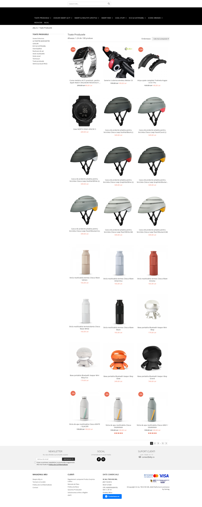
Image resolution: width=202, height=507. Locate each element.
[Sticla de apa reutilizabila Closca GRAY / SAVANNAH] (152, 407)
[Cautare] (109, 4)
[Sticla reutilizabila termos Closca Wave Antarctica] (118, 260)
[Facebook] (99, 459)
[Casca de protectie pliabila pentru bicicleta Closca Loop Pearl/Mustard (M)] (152, 211)
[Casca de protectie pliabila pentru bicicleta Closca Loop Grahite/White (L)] (84, 160)
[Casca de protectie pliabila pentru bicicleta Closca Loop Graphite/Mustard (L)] (152, 161)
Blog (46, 22)
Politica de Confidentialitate (58, 464)
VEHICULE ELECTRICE (40, 64)
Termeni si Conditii (39, 482)
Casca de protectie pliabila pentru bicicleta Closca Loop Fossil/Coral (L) (152, 131)
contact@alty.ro (147, 457)
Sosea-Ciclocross (38, 38)
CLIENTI (71, 474)
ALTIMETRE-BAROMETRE (41, 41)
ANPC (70, 495)
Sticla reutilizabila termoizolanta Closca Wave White (84, 327)
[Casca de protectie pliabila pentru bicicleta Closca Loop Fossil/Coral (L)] (152, 111)
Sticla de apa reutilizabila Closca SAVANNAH (118, 426)
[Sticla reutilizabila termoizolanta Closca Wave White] (84, 308)
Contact (35, 487)
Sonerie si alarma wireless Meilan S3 (118, 80)
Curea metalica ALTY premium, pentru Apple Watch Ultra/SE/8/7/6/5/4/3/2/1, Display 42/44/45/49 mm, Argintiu (85, 81)
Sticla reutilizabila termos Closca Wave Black (118, 328)
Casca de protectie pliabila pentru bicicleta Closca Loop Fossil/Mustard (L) (84, 230)
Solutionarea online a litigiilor (78, 492)
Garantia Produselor (75, 490)
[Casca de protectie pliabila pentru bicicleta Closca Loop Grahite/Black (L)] (118, 111)
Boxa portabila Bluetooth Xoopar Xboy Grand (152, 377)
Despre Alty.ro (37, 479)
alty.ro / (36, 28)
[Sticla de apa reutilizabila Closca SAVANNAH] (118, 407)
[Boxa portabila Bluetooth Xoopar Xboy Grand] (152, 358)
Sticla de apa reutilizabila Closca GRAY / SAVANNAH (152, 426)
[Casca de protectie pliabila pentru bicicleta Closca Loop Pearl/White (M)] (118, 211)
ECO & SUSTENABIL (39, 46)
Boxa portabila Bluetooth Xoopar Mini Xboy (152, 328)
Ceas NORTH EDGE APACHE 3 (84, 129)
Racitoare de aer (38, 51)
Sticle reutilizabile (39, 54)
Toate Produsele (45, 28)
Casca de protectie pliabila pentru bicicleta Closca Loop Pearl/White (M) (118, 231)
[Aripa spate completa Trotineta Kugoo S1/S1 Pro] (152, 62)
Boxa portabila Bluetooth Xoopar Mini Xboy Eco (84, 376)
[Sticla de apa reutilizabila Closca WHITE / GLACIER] (84, 406)
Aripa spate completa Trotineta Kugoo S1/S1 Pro (152, 81)
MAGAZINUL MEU (40, 474)
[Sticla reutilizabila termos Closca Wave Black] (118, 309)
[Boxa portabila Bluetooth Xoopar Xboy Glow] (118, 358)
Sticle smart (37, 56)
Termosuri (36, 59)
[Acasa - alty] (13, 11)
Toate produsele (38, 61)
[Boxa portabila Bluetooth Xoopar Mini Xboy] (152, 309)
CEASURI (36, 44)
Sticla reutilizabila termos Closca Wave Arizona (152, 280)
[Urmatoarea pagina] (166, 443)
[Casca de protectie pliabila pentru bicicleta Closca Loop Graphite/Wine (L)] (118, 161)
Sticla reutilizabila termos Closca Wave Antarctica (118, 280)
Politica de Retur (73, 487)
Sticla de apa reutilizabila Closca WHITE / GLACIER (84, 425)
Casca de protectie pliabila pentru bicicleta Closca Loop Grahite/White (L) (85, 180)
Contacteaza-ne (113, 496)
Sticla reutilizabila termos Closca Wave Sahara (85, 279)
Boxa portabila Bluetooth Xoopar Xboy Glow (118, 377)
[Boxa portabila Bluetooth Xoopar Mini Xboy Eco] (84, 357)
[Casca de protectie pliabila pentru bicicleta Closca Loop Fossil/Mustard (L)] (84, 210)
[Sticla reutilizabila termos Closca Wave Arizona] (152, 260)
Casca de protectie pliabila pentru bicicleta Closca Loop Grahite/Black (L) (118, 131)
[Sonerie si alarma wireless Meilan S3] (118, 62)
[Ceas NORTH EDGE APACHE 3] (84, 111)
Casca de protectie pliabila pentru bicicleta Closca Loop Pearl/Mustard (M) (152, 231)
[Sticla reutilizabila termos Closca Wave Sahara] (84, 259)
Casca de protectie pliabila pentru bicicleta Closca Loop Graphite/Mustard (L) (152, 181)
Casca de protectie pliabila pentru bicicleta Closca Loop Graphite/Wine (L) (118, 181)
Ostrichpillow (37, 49)
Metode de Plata (73, 484)
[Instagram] (103, 459)
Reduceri (38, 22)
